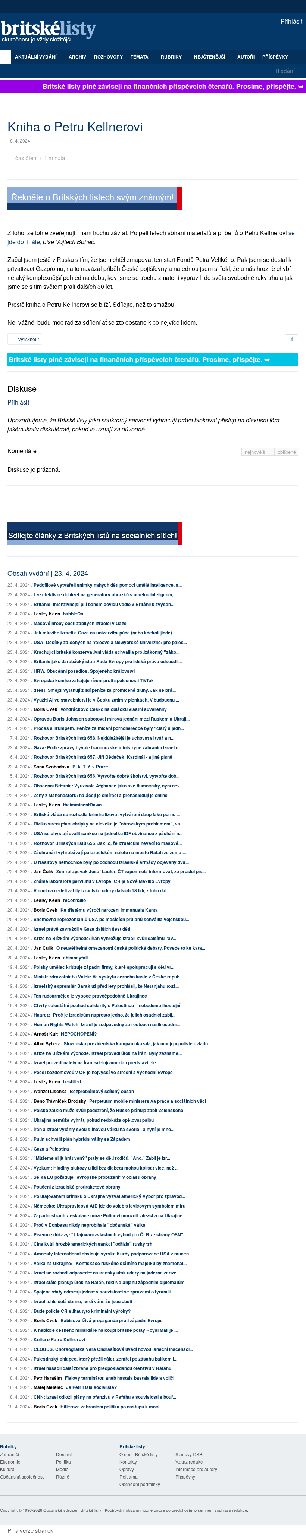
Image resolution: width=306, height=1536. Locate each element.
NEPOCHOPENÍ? (79, 1033)
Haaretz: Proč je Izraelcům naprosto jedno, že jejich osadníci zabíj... (104, 1014)
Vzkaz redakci (189, 1461)
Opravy (126, 1469)
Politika (63, 1461)
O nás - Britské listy (138, 1454)
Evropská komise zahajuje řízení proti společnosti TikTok (94, 680)
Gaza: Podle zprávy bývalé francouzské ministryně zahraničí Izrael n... (108, 747)
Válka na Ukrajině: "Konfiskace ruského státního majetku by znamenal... (110, 1263)
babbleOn (73, 613)
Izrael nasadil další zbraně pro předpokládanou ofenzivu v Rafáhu (102, 1368)
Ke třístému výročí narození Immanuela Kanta (109, 909)
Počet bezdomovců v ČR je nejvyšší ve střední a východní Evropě (103, 1072)
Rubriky (172, 56)
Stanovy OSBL (190, 1454)
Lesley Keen (47, 613)
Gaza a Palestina (51, 1148)
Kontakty (128, 1461)
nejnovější (256, 451)
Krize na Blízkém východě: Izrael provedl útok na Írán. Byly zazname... (108, 1053)
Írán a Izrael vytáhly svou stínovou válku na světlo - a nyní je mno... (104, 1129)
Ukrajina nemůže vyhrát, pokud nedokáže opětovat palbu (94, 1120)
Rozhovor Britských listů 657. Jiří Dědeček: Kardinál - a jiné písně (103, 756)
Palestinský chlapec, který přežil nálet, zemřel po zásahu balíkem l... (105, 1358)
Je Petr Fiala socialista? (91, 1387)
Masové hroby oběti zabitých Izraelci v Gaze (80, 623)
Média (62, 1469)
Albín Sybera (47, 1043)
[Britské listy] (94, 199)
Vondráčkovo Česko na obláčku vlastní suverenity (113, 709)
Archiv (77, 56)
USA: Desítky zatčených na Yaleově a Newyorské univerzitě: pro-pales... (110, 642)
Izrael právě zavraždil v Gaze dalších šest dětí (82, 928)
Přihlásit (290, 21)
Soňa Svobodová (51, 766)
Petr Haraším (48, 1377)
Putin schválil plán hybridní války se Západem (82, 1139)
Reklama (128, 1476)
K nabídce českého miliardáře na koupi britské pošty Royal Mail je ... (106, 1330)
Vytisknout (28, 339)
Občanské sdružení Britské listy (72, 1510)
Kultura (7, 1469)
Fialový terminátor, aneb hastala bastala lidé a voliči (119, 1377)
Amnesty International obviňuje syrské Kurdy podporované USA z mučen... (113, 1253)
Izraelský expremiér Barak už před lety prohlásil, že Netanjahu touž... (106, 986)
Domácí (64, 1454)
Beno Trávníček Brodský (60, 1101)
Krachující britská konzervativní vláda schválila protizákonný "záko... (106, 652)
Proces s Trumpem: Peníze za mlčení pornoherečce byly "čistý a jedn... (109, 728)
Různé (62, 1476)
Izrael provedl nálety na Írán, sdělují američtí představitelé (95, 1062)
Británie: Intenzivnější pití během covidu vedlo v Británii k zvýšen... (104, 604)
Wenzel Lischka (50, 1091)
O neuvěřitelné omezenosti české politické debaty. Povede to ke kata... (130, 948)
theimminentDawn (82, 804)
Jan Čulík (43, 871)
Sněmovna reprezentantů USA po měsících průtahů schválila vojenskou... (111, 919)
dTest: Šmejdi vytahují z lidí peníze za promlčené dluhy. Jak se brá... (105, 690)
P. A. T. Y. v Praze (90, 766)
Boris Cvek (45, 709)
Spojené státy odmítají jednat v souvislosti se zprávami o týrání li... (104, 1291)
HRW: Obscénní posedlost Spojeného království (84, 671)
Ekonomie (10, 1461)
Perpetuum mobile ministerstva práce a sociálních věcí (147, 1101)
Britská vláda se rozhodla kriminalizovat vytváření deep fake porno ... (107, 814)
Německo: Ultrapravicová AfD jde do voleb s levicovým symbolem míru (109, 1205)
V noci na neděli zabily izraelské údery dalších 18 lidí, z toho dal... (102, 890)
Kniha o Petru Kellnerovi (59, 1339)
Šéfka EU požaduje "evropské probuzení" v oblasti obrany (95, 1177)
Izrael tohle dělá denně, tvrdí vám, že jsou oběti (83, 1301)
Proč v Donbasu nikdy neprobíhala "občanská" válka (90, 1224)
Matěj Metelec (48, 1387)
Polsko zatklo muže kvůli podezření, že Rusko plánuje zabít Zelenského (108, 1110)
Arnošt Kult (46, 1033)
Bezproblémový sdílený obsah (102, 1091)
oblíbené (287, 451)
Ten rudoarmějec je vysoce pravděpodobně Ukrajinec (90, 995)
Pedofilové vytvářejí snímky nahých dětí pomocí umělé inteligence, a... (108, 584)
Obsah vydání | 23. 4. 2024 (47, 573)
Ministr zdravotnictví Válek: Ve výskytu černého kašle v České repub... (108, 976)
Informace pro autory (196, 1469)
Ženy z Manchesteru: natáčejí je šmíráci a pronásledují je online (101, 795)
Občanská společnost (22, 1476)
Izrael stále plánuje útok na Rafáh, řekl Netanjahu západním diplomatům (109, 1282)
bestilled (72, 1081)
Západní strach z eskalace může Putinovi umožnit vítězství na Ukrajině (108, 1215)
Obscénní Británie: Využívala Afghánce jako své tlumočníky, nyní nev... (108, 785)
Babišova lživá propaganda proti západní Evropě (111, 1320)
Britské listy (52, 32)
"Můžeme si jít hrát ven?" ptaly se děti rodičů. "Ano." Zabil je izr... (102, 1158)
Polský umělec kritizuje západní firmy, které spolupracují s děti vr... (104, 967)
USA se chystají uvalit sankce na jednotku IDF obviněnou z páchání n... (108, 833)
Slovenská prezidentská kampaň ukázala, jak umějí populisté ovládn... (137, 1043)
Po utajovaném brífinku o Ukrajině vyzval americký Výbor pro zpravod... (109, 1196)
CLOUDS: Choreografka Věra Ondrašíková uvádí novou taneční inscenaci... (113, 1349)
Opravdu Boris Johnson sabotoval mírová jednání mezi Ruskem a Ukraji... (112, 718)
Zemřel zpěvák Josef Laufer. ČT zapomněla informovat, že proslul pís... (131, 871)
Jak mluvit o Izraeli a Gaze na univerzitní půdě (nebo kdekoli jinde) (103, 632)
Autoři (246, 56)
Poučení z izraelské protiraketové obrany (77, 1186)
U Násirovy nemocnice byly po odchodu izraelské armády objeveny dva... (111, 862)
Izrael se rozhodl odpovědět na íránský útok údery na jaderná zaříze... (107, 1272)
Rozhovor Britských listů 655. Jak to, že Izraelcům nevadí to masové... (108, 843)
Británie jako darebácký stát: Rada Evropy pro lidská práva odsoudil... (108, 661)
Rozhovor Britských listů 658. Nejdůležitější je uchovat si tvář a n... (104, 737)
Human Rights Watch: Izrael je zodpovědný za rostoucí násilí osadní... (107, 1024)
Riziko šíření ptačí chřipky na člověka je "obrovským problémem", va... (109, 823)
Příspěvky (275, 56)
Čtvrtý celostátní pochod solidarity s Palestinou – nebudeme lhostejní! (108, 1005)
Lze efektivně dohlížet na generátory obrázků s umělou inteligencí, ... (106, 594)
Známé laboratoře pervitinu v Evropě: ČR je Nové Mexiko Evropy (102, 881)
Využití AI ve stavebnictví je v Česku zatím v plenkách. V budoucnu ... (106, 699)
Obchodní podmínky (139, 1484)
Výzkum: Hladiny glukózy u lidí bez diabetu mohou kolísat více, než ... (106, 1167)
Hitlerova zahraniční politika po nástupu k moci (109, 1406)
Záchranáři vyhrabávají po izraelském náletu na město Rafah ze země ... (110, 852)
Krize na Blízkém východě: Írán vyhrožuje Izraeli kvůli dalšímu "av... (105, 938)
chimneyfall (75, 957)
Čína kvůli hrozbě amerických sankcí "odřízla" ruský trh (93, 1243)
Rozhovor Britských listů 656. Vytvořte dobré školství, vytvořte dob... (106, 775)
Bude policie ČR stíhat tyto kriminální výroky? (82, 1311)
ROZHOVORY (108, 56)
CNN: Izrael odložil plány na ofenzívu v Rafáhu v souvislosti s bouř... (105, 1396)
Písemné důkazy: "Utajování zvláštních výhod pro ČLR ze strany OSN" (108, 1234)
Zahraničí (9, 1454)
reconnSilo (74, 900)
